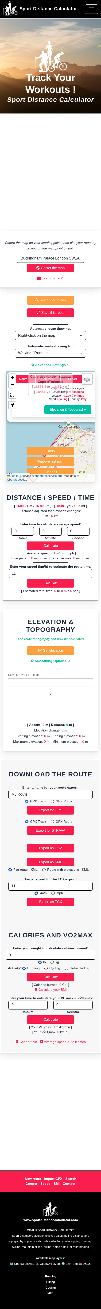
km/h (43, 893)
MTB (50, 1293)
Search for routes (52, 300)
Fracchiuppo (75, 391)
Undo (51, 451)
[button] (68, 425)
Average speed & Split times (64, 1042)
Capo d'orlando (74, 395)
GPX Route (64, 801)
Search (70, 1179)
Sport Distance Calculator (47, 8)
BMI (57, 1183)
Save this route (52, 312)
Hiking (50, 1282)
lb (44, 962)
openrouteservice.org (48, 476)
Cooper (31, 1183)
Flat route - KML (25, 869)
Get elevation (52, 650)
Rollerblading (79, 968)
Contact (69, 1183)
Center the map (52, 268)
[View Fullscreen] (12, 394)
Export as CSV (50, 848)
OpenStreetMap (17, 479)
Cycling (62, 399)
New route (33, 1179)
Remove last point (50, 461)
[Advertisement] (50, 172)
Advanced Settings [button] (51, 365)
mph (59, 893)
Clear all (50, 472)
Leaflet (14, 476)
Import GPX (53, 1179)
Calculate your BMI (52, 989)
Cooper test (28, 1042)
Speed (45, 1183)
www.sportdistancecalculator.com (50, 1220)
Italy (84, 399)
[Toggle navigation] (91, 9)
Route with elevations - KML (68, 869)
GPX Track (38, 801)
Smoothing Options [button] (50, 661)
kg (57, 962)
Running (33, 968)
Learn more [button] (51, 278)
